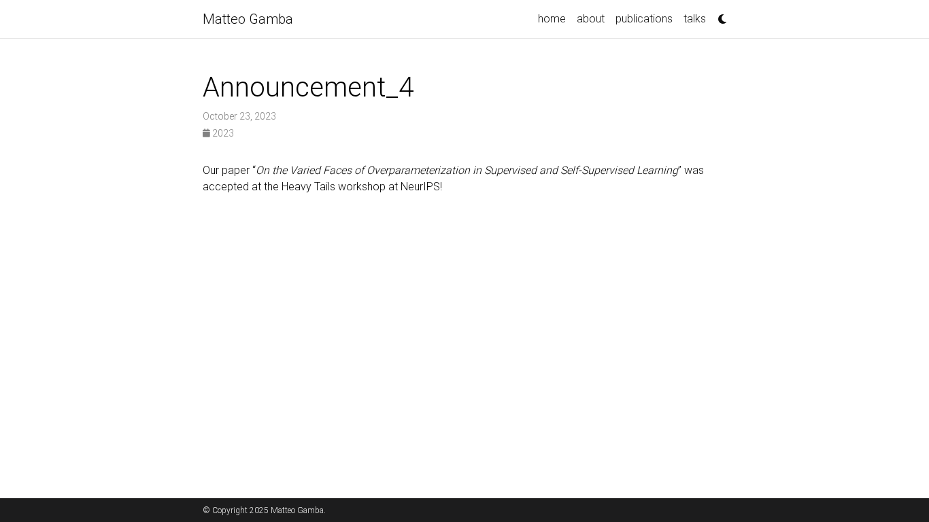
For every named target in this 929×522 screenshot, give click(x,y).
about (591, 18)
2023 (222, 133)
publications (644, 18)
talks (694, 18)
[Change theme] (718, 14)
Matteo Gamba (248, 19)
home (552, 18)
